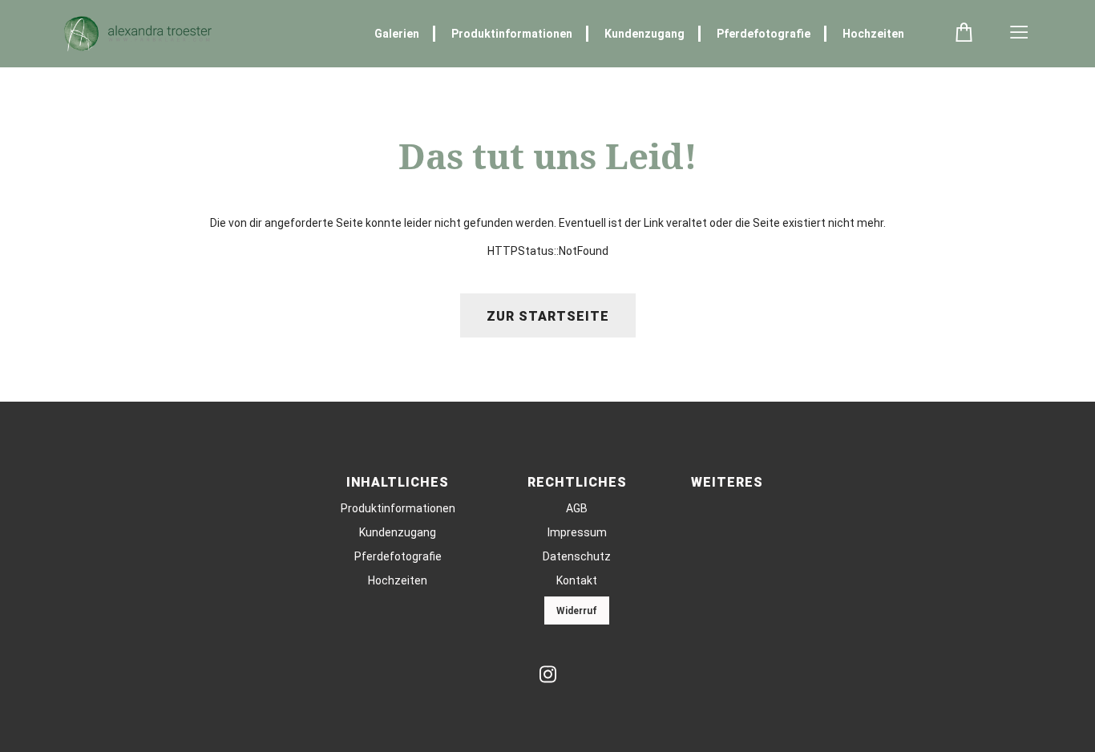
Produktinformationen (511, 33)
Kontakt (576, 580)
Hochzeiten (873, 33)
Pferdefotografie (763, 33)
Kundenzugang (644, 33)
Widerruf (576, 611)
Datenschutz (577, 556)
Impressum (577, 532)
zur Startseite (548, 316)
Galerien (396, 33)
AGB (577, 508)
